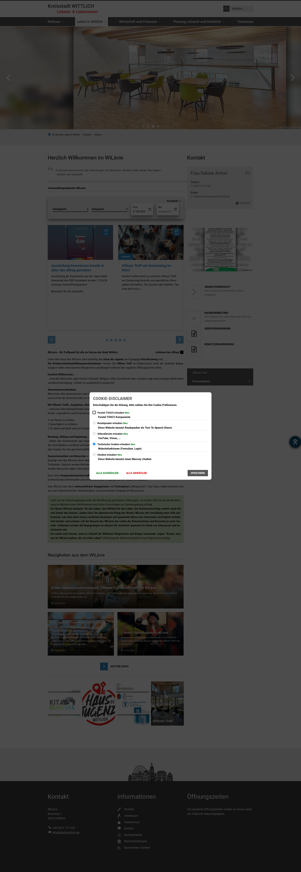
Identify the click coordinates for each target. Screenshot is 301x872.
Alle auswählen (107, 473)
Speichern (198, 473)
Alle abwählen (136, 473)
